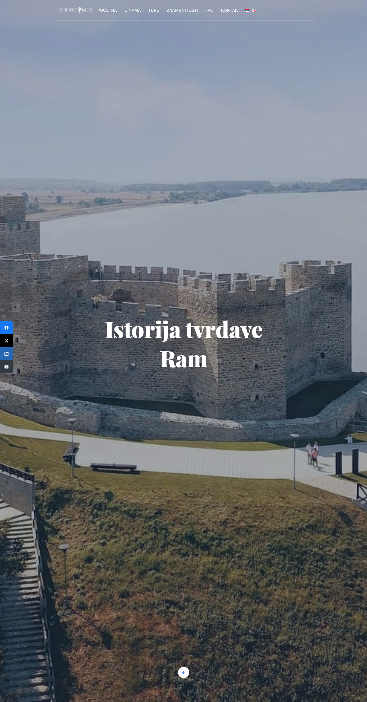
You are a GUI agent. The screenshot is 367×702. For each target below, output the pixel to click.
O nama (132, 10)
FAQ (209, 10)
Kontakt (230, 10)
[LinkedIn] (6, 353)
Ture (153, 10)
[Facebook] (6, 327)
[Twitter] (6, 340)
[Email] (6, 366)
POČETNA (107, 10)
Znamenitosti (182, 10)
